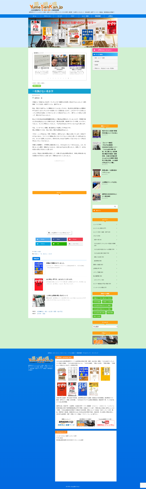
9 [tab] (68, 78)
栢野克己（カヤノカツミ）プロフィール (57, 353)
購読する (98, 210)
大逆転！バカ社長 (107, 301)
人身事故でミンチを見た (109, 182)
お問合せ (110, 16)
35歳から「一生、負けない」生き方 (43, 254)
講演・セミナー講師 (100, 58)
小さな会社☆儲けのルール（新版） (102, 305)
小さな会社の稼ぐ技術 (99, 312)
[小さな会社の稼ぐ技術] (72, 379)
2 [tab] (50, 78)
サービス (60, 16)
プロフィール (47, 16)
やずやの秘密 (97, 301)
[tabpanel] (42, 66)
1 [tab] (48, 78)
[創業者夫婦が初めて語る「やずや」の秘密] (61, 395)
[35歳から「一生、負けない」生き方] (105, 379)
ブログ (72, 16)
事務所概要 (98, 16)
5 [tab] (58, 78)
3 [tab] (53, 78)
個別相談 (97, 61)
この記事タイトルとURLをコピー (60, 233)
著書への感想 (37, 251)
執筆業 (96, 65)
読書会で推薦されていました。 (55, 263)
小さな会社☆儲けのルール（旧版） (102, 309)
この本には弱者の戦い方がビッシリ (57, 295)
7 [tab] (63, 78)
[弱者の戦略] (94, 379)
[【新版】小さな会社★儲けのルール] (83, 379)
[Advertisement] (59, 174)
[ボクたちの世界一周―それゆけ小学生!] (93, 395)
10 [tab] (71, 78)
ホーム (34, 16)
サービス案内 (99, 54)
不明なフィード (106, 333)
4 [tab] (56, 78)
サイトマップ (95, 353)
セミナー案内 (85, 16)
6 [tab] (61, 78)
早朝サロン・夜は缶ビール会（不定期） (104, 68)
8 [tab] (66, 78)
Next (83, 67)
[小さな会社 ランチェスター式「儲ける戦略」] (61, 379)
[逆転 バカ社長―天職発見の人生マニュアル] (82, 395)
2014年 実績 (41, 313)
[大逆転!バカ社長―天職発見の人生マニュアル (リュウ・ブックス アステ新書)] (72, 395)
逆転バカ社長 (97, 316)
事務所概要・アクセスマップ (83, 353)
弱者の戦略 (110, 312)
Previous (35, 67)
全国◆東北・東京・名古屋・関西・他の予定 (50, 311)
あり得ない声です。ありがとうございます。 (59, 279)
